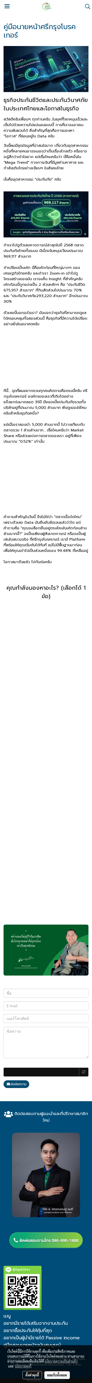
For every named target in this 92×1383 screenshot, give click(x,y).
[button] (86, 6)
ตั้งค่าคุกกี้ (32, 1375)
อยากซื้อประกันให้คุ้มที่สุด (28, 1330)
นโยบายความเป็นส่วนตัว (61, 1361)
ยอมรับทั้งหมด (57, 1375)
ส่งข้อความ (18, 1084)
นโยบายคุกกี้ (23, 1366)
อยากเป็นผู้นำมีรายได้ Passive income (42, 1337)
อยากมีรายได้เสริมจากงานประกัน (36, 1323)
